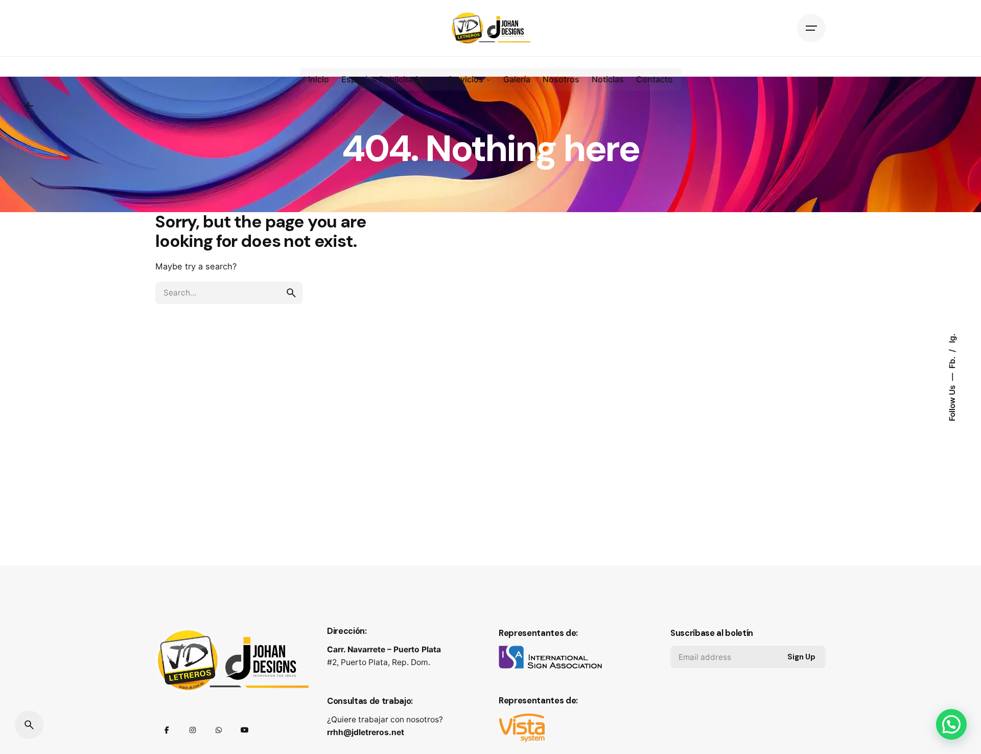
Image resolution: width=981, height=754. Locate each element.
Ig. (952, 338)
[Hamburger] (811, 28)
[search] (291, 293)
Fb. (952, 361)
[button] (951, 724)
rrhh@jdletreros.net (365, 732)
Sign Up (801, 657)
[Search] (29, 725)
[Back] (29, 106)
